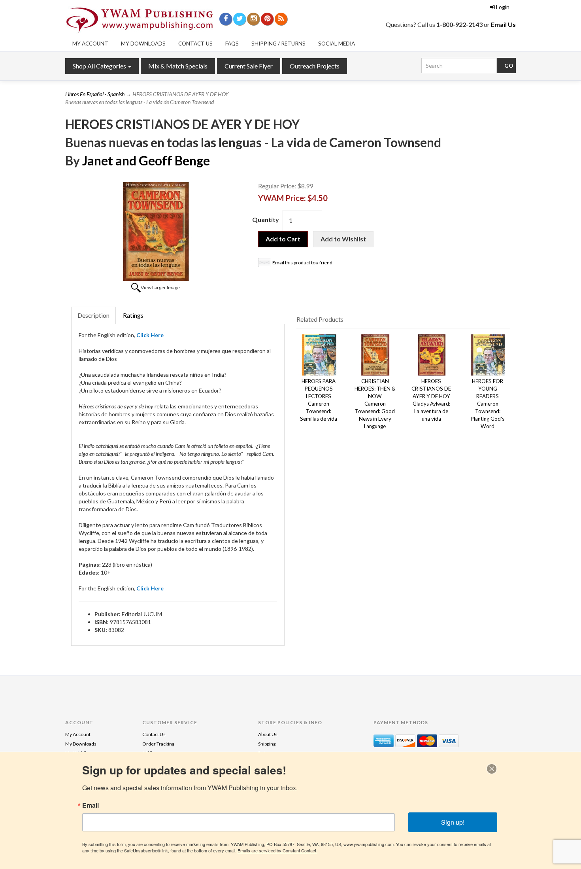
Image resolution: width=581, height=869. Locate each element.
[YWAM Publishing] (139, 20)
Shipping (266, 744)
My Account (90, 43)
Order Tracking (158, 744)
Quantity (265, 219)
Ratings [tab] (133, 315)
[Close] (491, 769)
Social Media (336, 43)
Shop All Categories (100, 66)
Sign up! (452, 822)
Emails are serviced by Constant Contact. (277, 850)
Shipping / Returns (278, 43)
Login (502, 7)
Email (90, 805)
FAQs (232, 43)
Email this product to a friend (302, 263)
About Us (267, 734)
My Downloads (143, 43)
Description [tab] (93, 315)
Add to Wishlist (343, 239)
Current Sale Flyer (248, 66)
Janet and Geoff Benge (146, 160)
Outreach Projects (315, 66)
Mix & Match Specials (178, 66)
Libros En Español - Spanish (94, 94)
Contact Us (195, 43)
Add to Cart (283, 239)
